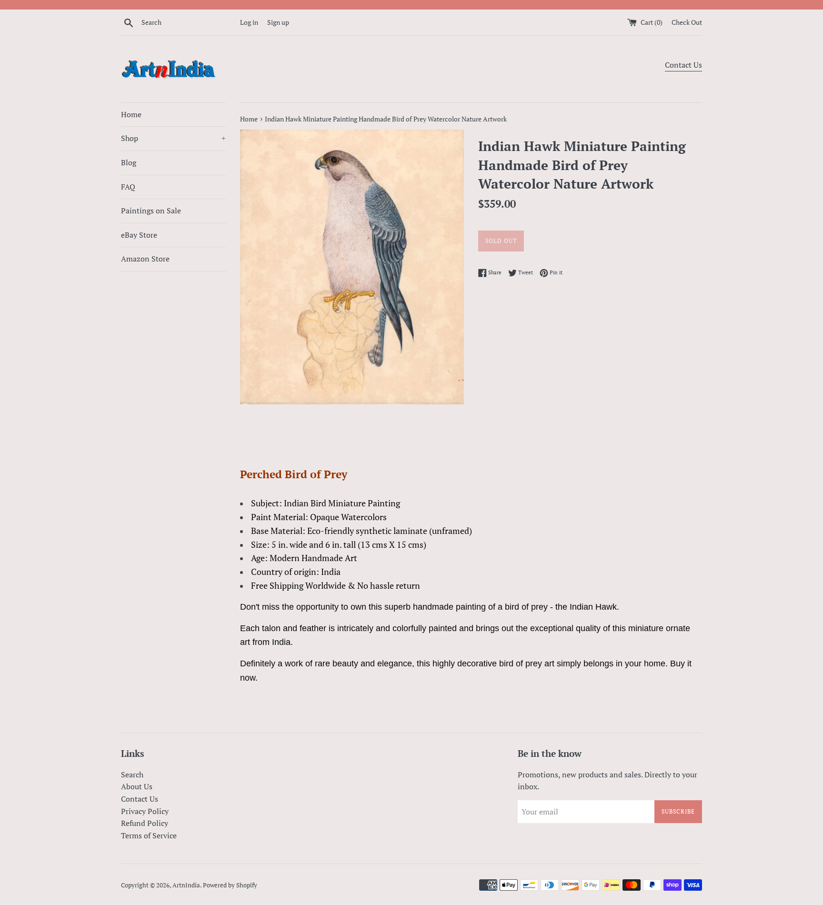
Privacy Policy (145, 811)
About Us (136, 786)
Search (132, 774)
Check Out (687, 22)
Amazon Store (145, 258)
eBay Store (139, 235)
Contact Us (683, 65)
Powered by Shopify (230, 885)
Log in (249, 22)
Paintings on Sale (151, 210)
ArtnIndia (186, 885)
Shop (173, 138)
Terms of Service (149, 835)
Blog (128, 162)
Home (131, 114)
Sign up (278, 22)
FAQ (128, 186)
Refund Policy (144, 823)
